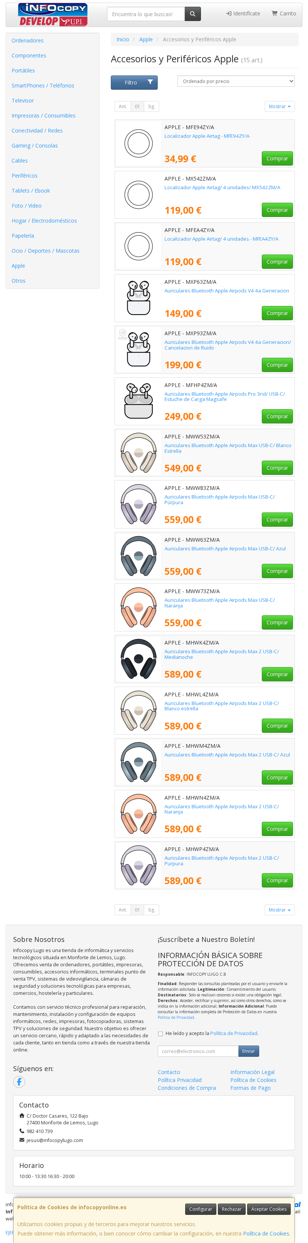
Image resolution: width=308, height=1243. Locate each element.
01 (137, 106)
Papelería (23, 235)
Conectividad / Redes (37, 130)
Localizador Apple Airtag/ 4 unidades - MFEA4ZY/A (221, 238)
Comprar (277, 158)
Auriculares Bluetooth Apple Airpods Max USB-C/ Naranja (220, 603)
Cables (20, 160)
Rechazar (232, 1209)
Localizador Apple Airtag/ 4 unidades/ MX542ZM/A (222, 187)
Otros (19, 280)
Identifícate (246, 13)
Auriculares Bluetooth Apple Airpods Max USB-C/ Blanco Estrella (228, 448)
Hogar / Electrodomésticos (44, 220)
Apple (18, 265)
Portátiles (23, 70)
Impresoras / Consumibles (43, 115)
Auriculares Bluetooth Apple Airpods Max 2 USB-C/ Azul (227, 754)
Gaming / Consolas (35, 145)
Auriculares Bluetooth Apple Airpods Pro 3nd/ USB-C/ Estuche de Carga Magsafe (225, 396)
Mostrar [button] (278, 106)
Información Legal (252, 1072)
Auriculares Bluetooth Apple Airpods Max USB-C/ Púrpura (220, 499)
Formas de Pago (250, 1087)
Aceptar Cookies (269, 1209)
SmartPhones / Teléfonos (43, 85)
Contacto (169, 1072)
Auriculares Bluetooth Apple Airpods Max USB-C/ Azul (225, 548)
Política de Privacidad (176, 1017)
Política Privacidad (180, 1079)
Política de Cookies (266, 1233)
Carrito (287, 13)
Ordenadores (28, 40)
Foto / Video (27, 205)
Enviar (248, 1051)
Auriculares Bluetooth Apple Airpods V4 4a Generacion (227, 290)
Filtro (131, 82)
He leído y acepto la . (212, 1033)
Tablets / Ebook (31, 190)
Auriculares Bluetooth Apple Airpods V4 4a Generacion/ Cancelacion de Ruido (228, 345)
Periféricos (25, 175)
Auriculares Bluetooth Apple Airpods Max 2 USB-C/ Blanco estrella (222, 706)
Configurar (200, 1209)
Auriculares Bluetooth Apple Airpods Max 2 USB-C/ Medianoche (222, 654)
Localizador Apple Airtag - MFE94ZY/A (207, 136)
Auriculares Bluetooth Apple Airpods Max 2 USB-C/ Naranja (222, 809)
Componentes (29, 55)
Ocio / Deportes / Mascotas (46, 250)
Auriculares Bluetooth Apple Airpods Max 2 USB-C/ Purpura (222, 860)
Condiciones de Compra (187, 1087)
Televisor (23, 100)
